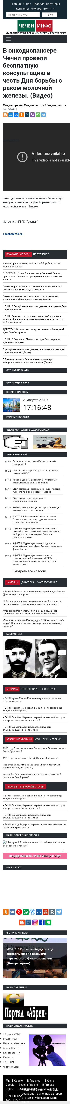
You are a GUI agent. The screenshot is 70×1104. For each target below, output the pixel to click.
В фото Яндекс (28, 1084)
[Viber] (32, 114)
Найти (49, 14)
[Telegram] (43, 114)
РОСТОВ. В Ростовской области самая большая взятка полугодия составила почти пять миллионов (34, 519)
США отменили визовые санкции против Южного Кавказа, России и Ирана (36, 490)
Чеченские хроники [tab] (19, 739)
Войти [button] (47, 8)
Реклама (36, 8)
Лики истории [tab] (52, 739)
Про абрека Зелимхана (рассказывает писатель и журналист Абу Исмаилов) (31, 766)
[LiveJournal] (27, 114)
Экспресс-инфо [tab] (47, 582)
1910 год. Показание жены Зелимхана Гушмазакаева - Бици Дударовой (34, 750)
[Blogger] (5, 114)
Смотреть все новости (29, 571)
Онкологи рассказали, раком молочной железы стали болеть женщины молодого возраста (32, 288)
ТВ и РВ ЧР (9, 1062)
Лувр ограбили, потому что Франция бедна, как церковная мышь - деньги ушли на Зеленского (30, 612)
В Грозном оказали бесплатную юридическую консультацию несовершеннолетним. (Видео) (28, 361)
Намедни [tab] (12, 582)
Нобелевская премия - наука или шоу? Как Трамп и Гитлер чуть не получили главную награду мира (32, 602)
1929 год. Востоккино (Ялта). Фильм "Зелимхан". (31, 758)
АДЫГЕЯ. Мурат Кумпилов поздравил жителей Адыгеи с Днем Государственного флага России (37, 546)
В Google (17, 1080)
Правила (38, 4)
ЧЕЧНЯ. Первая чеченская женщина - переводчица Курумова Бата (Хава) (32, 709)
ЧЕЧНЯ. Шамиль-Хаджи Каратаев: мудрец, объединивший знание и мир (27, 728)
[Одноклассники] (21, 114)
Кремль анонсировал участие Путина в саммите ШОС (35, 472)
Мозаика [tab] (12, 689)
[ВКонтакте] (16, 114)
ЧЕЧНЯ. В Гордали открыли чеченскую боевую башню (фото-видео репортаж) (34, 593)
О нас (27, 4)
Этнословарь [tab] (29, 689)
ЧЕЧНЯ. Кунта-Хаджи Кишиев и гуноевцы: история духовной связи (32, 700)
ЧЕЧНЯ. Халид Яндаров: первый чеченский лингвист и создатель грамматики (34, 826)
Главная (16, 4)
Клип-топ (8, 1057)
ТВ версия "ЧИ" (12, 1034)
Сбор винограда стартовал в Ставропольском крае (29, 499)
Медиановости (34, 105)
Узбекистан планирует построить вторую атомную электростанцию (36, 509)
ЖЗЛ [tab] (37, 739)
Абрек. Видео (10, 1048)
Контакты (22, 8)
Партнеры (53, 4)
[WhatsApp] (38, 114)
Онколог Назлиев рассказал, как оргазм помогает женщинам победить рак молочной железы (30, 298)
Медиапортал (12, 105)
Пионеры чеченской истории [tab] (25, 786)
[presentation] (62, 652)
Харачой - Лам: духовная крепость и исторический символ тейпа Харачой (32, 775)
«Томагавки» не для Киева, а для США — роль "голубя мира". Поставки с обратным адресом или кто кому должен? (34, 623)
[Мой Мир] (10, 114)
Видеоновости (56, 105)
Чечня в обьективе (14, 1043)
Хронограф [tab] (48, 689)
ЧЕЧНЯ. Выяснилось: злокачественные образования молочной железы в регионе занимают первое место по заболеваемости (33, 319)
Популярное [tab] (41, 254)
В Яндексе (33, 1080)
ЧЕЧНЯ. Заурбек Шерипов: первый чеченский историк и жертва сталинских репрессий (34, 719)
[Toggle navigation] (8, 39)
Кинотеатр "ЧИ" (12, 1052)
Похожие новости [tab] (18, 254)
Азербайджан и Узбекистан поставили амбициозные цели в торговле (35, 481)
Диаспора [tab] (27, 582)
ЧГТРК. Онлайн (11, 1066)
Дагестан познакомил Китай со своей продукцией (34, 463)
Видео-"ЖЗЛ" (10, 1038)
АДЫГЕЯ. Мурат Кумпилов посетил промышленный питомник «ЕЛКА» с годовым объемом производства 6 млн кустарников (35, 560)
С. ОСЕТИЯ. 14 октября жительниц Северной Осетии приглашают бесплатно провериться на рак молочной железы (32, 276)
